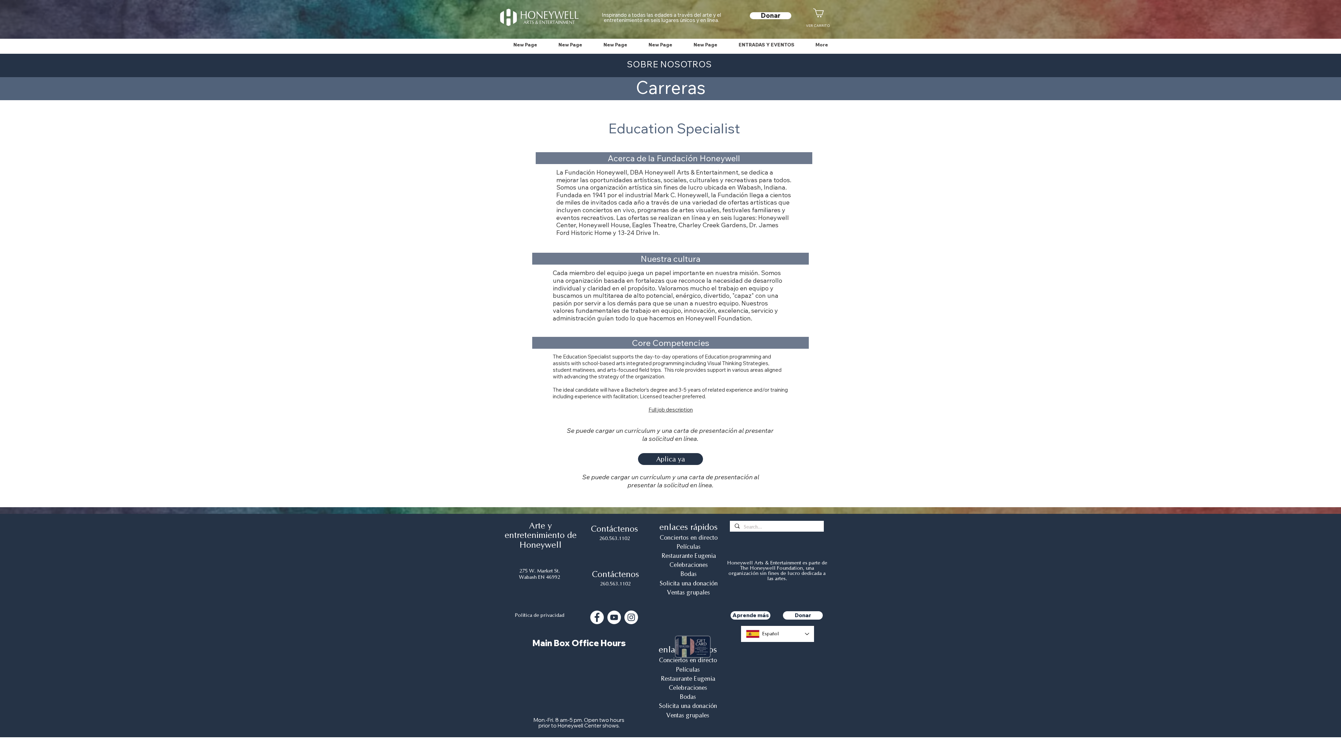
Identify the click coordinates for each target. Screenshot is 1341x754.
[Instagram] (631, 617)
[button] (766, 44)
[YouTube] (614, 617)
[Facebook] (597, 617)
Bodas (688, 574)
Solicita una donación (689, 583)
